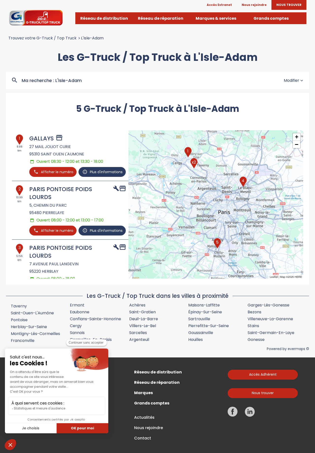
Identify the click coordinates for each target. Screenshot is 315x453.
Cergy (76, 326)
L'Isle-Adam (92, 38)
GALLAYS (41, 138)
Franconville (22, 340)
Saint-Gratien (142, 312)
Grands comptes (151, 403)
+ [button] (296, 137)
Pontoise (19, 320)
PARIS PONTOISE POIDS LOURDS (60, 193)
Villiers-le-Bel (142, 326)
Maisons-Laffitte (204, 305)
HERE (298, 277)
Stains (253, 326)
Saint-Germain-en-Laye (271, 333)
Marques (143, 392)
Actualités (144, 417)
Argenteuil (139, 339)
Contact (142, 438)
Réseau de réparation (157, 382)
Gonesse (256, 339)
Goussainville (200, 333)
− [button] (296, 144)
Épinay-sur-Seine (205, 312)
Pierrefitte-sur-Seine (208, 326)
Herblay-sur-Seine (29, 327)
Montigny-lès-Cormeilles (35, 333)
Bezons (254, 312)
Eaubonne (79, 312)
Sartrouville (199, 319)
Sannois (77, 333)
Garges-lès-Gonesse (268, 305)
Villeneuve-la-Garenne (270, 319)
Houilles (195, 339)
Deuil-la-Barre (143, 319)
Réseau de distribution (158, 372)
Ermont (77, 305)
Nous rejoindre (148, 427)
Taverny (19, 306)
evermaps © (298, 348)
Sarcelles (138, 333)
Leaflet (274, 277)
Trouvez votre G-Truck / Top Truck (42, 38)
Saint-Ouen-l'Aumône (32, 313)
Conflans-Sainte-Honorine (95, 319)
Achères (137, 305)
